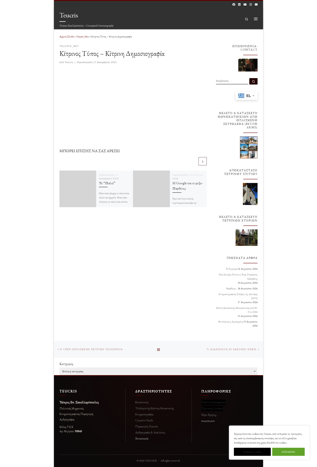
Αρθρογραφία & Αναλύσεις (150, 432)
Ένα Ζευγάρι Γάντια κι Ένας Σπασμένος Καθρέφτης (238, 276)
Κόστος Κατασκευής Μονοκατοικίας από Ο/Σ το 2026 (237, 310)
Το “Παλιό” (107, 183)
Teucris (69, 62)
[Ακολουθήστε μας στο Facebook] (233, 4)
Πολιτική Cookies (212, 408)
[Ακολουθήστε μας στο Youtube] (245, 4)
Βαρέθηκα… (231, 288)
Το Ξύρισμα (231, 268)
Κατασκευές (141, 402)
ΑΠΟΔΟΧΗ (288, 451)
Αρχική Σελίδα (66, 36)
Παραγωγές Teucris (146, 426)
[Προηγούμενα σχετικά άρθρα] (194, 161)
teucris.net (208, 421)
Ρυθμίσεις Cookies (252, 451)
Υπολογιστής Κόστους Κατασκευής (154, 408)
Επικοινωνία (141, 438)
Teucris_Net (82, 36)
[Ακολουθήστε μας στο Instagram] (250, 4)
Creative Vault (144, 420)
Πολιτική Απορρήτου (213, 402)
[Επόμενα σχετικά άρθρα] (202, 161)
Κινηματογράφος (144, 414)
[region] (269, 443)
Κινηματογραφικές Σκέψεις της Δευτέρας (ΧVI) (238, 296)
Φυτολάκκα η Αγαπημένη (230, 321)
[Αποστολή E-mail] (256, 4)
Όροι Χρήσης (208, 415)
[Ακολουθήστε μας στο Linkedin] (239, 4)
